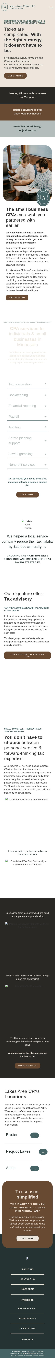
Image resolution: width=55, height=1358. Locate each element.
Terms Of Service (25, 1355)
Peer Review (39, 1355)
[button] (51, 7)
